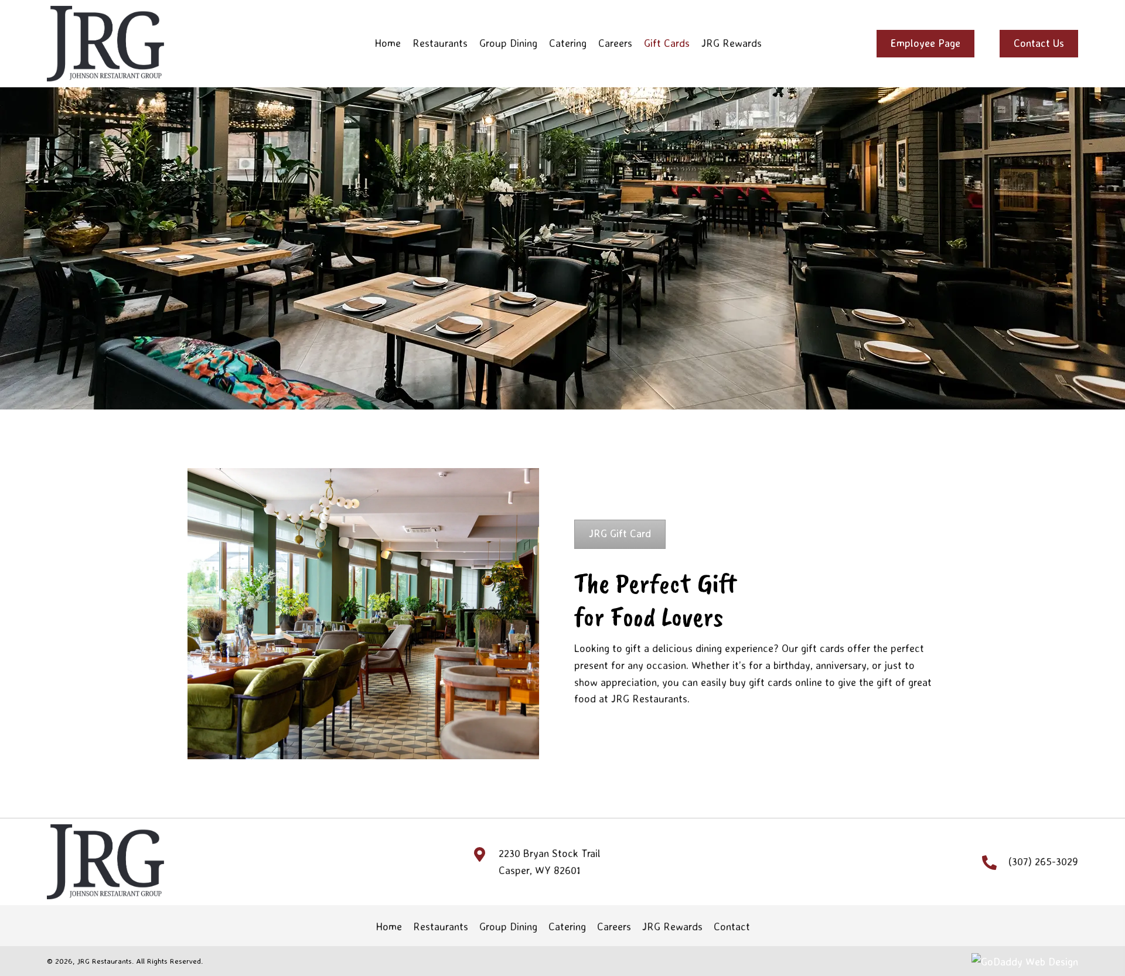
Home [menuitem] (389, 926)
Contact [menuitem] (732, 926)
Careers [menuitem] (614, 926)
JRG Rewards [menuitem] (672, 926)
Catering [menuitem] (567, 926)
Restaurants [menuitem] (440, 926)
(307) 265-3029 (1043, 861)
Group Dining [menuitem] (508, 926)
